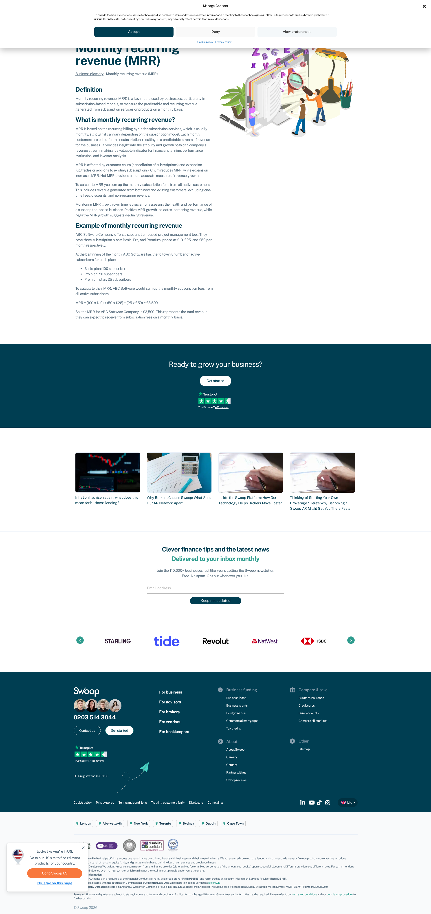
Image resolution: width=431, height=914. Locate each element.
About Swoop (235, 749)
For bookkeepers (174, 731)
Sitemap (304, 749)
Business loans (236, 698)
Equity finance (235, 713)
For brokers (169, 711)
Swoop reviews (236, 780)
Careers (231, 757)
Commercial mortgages (242, 721)
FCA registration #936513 (91, 776)
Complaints (215, 802)
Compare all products (313, 721)
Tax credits (233, 728)
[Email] (215, 588)
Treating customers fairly (168, 802)
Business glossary (89, 74)
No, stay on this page (54, 883)
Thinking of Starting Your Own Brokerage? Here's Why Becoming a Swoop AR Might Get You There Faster (321, 503)
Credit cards (307, 705)
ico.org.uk (214, 882)
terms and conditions (304, 894)
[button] (424, 6)
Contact (231, 765)
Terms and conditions (133, 802)
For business (170, 692)
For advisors (170, 702)
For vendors (169, 721)
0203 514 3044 (95, 717)
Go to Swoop (55, 873)
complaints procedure (340, 894)
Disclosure (196, 802)
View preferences (297, 31)
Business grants (237, 705)
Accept (134, 31)
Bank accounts (309, 713)
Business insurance (311, 698)
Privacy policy (223, 42)
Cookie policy (205, 42)
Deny (215, 31)
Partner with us (236, 772)
